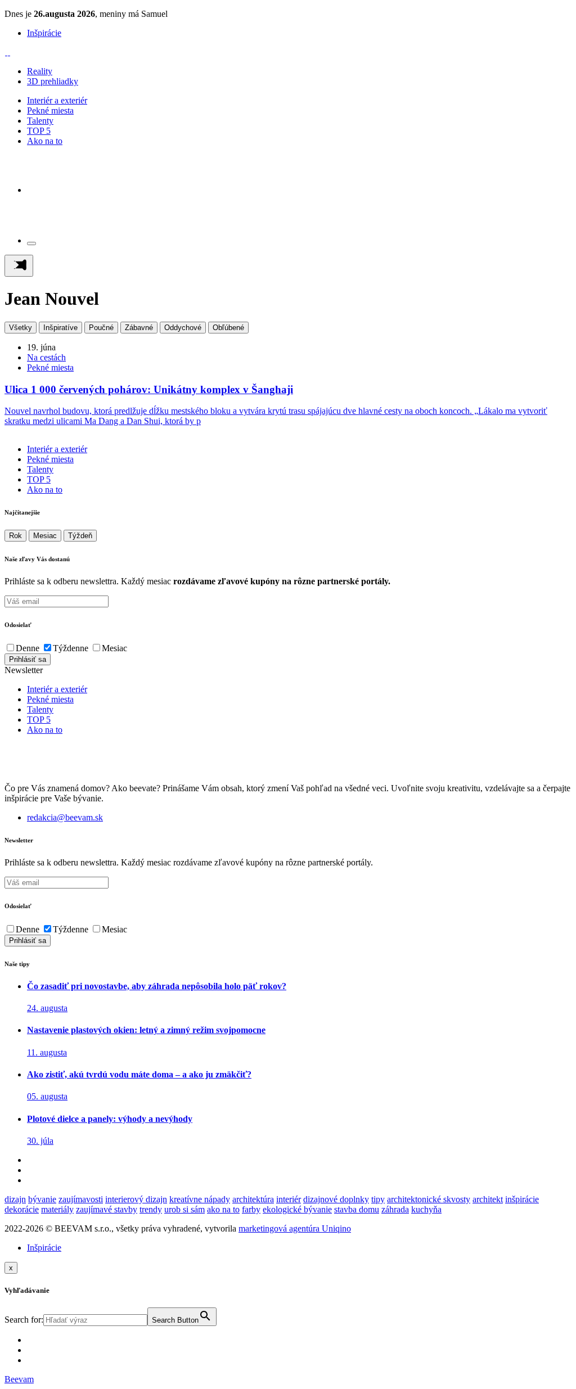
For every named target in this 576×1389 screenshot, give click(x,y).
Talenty (40, 120)
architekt (487, 1199)
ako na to (223, 1209)
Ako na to (44, 141)
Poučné (101, 327)
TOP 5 (39, 131)
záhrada (395, 1209)
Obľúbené (228, 327)
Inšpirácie (44, 33)
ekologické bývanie (297, 1209)
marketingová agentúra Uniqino (294, 1228)
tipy (378, 1199)
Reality (39, 71)
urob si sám (184, 1209)
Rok (15, 535)
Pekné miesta (50, 110)
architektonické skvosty (428, 1199)
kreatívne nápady (199, 1199)
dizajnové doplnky (336, 1199)
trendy (151, 1209)
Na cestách (46, 357)
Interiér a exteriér (57, 100)
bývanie (42, 1199)
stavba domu (356, 1209)
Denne (27, 648)
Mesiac (45, 535)
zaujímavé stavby (106, 1209)
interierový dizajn (136, 1199)
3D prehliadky (52, 81)
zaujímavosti (80, 1199)
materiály (57, 1209)
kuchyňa (426, 1209)
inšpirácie (522, 1199)
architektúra (253, 1199)
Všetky (20, 327)
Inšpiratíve (60, 327)
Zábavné (139, 327)
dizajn (15, 1199)
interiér (288, 1199)
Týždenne (70, 648)
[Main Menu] (18, 266)
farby (251, 1209)
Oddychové (182, 327)
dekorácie (21, 1209)
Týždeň (80, 535)
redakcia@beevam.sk (65, 817)
